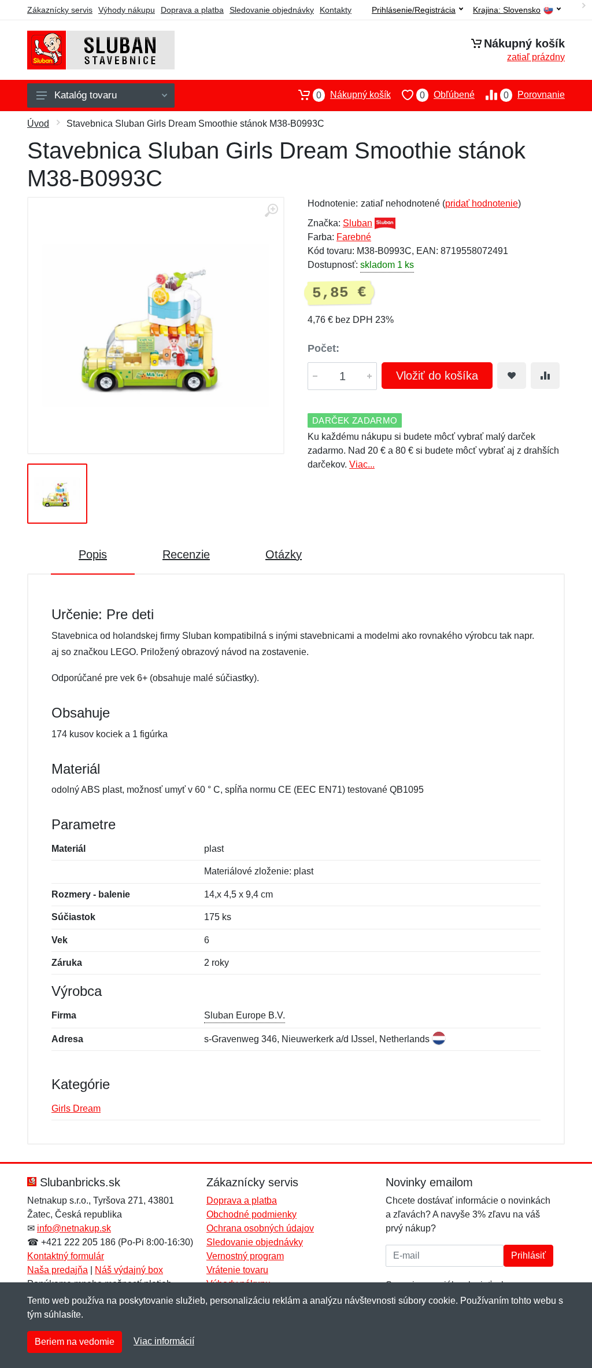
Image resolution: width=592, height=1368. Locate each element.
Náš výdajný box (129, 1270)
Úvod (38, 123)
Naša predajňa (57, 1270)
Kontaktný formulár (65, 1256)
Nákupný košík (353, 95)
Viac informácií (164, 1341)
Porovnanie (534, 95)
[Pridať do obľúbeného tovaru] (511, 375)
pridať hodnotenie (481, 203)
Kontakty (336, 9)
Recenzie (186, 554)
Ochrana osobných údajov (260, 1228)
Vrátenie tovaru (237, 1270)
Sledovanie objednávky (272, 9)
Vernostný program (245, 1256)
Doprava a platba (192, 9)
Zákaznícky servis (59, 9)
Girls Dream (76, 1108)
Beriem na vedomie (74, 1342)
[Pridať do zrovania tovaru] (545, 375)
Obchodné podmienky (251, 1214)
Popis (93, 554)
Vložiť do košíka (437, 375)
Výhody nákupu (126, 9)
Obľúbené (447, 95)
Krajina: (507, 10)
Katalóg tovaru (85, 95)
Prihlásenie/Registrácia (414, 10)
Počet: (323, 348)
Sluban (357, 223)
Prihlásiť (528, 1255)
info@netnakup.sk (74, 1228)
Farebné (353, 237)
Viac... (362, 464)
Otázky (283, 554)
